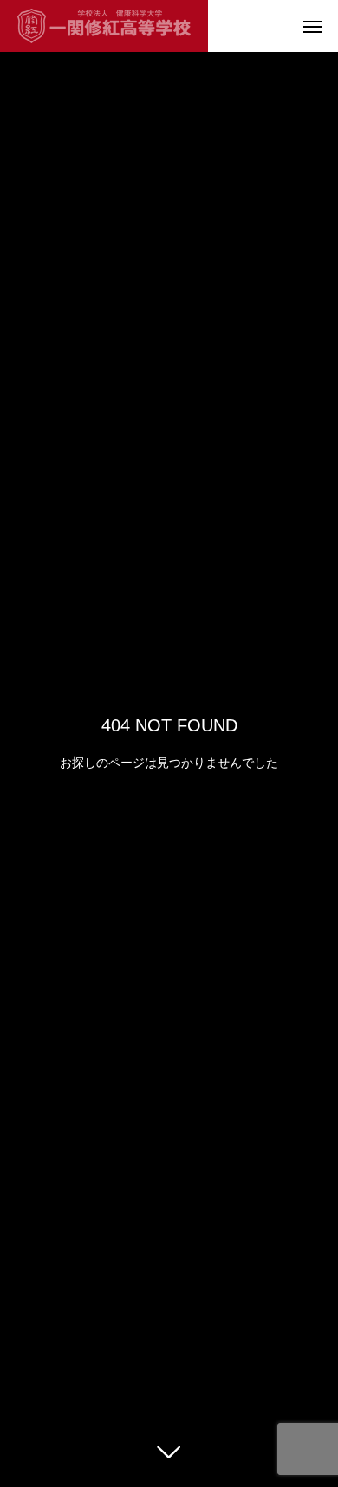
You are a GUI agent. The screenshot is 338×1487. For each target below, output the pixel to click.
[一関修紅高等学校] (104, 26)
